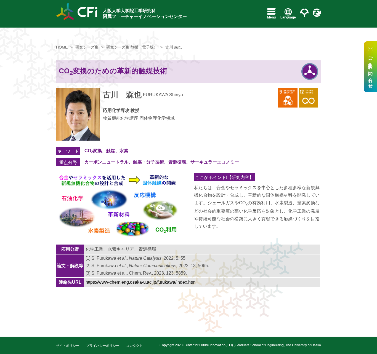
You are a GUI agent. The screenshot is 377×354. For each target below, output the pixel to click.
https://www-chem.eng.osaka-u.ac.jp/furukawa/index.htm (140, 282)
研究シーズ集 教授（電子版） (132, 47)
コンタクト (134, 346)
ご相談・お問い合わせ (370, 70)
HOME (62, 47)
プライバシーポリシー (102, 346)
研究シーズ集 (87, 47)
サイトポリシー (67, 346)
